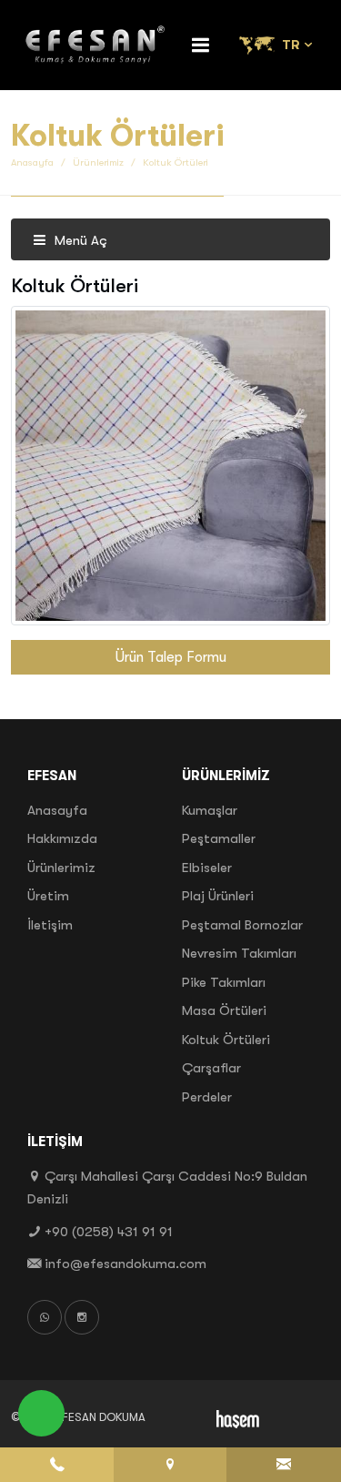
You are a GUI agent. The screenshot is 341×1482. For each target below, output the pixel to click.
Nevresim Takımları (239, 953)
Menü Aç (79, 240)
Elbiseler (207, 867)
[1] (201, 45)
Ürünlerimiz (98, 162)
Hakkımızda (62, 838)
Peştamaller (219, 838)
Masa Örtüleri (224, 1010)
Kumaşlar (209, 810)
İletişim (50, 925)
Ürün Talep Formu (170, 657)
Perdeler (207, 1097)
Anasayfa (32, 162)
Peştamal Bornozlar (242, 925)
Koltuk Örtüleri (226, 1039)
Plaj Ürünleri (218, 896)
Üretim (48, 896)
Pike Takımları (224, 982)
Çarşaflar (211, 1068)
